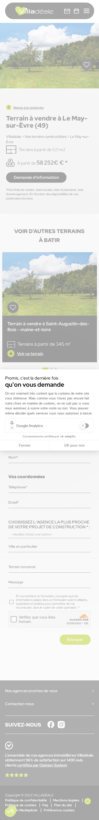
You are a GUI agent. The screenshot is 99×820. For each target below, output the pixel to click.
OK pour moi (74, 445)
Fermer (25, 445)
